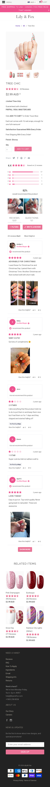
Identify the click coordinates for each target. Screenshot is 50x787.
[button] (17, 88)
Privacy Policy (18, 780)
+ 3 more (32, 303)
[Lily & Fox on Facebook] (7, 720)
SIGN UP (25, 752)
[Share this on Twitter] (13, 158)
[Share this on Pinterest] (20, 158)
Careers (9, 715)
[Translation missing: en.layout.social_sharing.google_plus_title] (24, 158)
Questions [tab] (32, 220)
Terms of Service (30, 780)
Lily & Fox (25, 16)
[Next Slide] (40, 206)
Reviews (9, 659)
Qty (7, 145)
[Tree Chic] (25, 51)
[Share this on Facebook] (17, 158)
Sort (19, 236)
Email (8, 673)
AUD (33, 2)
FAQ (7, 663)
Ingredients (10, 670)
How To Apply (11, 666)
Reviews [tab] (15, 220)
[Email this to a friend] (28, 158)
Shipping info (11, 677)
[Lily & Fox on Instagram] (11, 720)
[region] (25, 206)
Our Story (9, 711)
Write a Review (34, 228)
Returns (9, 681)
